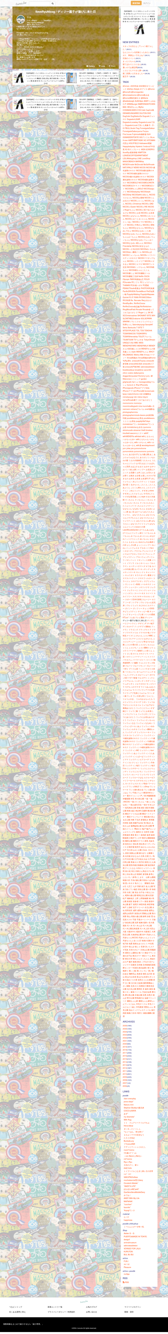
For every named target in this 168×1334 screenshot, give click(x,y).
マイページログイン (132, 1306)
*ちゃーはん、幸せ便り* (133, 1131)
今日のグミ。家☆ (131, 1165)
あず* (126, 1113)
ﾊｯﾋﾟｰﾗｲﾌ (127, 1174)
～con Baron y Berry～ (133, 1156)
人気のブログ (91, 1306)
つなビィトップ (15, 1306)
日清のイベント (129, 58)
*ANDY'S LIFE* (130, 1186)
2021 (125, 1040)
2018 (125, 1049)
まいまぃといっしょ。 (133, 1128)
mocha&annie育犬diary (133, 1180)
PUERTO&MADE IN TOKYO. (135, 1236)
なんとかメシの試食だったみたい (136, 52)
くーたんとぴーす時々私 (134, 1226)
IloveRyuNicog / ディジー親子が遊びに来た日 (65, 11)
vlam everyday (130, 1098)
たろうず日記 (129, 1138)
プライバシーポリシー (57, 1311)
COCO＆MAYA (130, 1110)
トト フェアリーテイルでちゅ (136, 1122)
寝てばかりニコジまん (132, 64)
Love (103, 66)
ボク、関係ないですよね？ (134, 55)
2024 (125, 1031)
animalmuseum (130, 1242)
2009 (125, 1077)
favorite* (127, 1207)
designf (127, 1239)
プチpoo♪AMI (129, 1144)
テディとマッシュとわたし (135, 1147)
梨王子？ (126, 76)
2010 (125, 1074)
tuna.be (84, 1301)
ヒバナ (126, 1217)
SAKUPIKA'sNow (131, 1177)
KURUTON (128, 1251)
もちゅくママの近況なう (134, 1134)
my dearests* (129, 1116)
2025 (125, 1028)
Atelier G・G (129, 1233)
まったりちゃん (129, 61)
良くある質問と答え (17, 1311)
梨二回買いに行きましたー (134, 73)
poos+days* (128, 1101)
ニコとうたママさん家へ (133, 70)
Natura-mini (128, 1104)
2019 (125, 1046)
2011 (125, 1071)
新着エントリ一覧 (55, 1306)
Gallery (91, 66)
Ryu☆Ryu (128, 1162)
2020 (125, 1043)
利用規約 (71, 1311)
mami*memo (129, 1150)
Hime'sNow (128, 1125)
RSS (127, 1282)
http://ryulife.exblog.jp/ (35, 22)
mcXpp (127, 1274)
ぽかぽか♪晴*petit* (131, 1189)
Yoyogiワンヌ (129, 1210)
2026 (125, 1025)
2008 (125, 1080)
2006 (125, 1086)
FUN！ (126, 1261)
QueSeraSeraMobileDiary (134, 1192)
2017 (125, 1052)
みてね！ (127, 1195)
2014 (125, 1062)
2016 (125, 1055)
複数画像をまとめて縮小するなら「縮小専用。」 (23, 1324)
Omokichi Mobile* (131, 1183)
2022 (125, 1037)
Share (112, 66)
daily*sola (128, 1168)
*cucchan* (128, 1204)
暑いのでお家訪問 (130, 67)
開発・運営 (129, 1311)
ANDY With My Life (131, 1198)
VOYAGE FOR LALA (132, 1248)
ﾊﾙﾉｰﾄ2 (126, 1264)
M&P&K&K (128, 1201)
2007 (125, 1083)
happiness (128, 1220)
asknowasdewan (131, 1245)
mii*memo (128, 1159)
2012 (125, 1068)
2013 (125, 1065)
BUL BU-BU (128, 1254)
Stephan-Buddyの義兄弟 (134, 1107)
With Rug (127, 1119)
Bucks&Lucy (129, 1141)
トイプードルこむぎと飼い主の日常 (138, 1171)
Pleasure (127, 1267)
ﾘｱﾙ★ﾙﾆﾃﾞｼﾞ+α (130, 1153)
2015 (125, 1059)
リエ (29, 17)
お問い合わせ (91, 1311)
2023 (125, 1034)
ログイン (147, 3)
